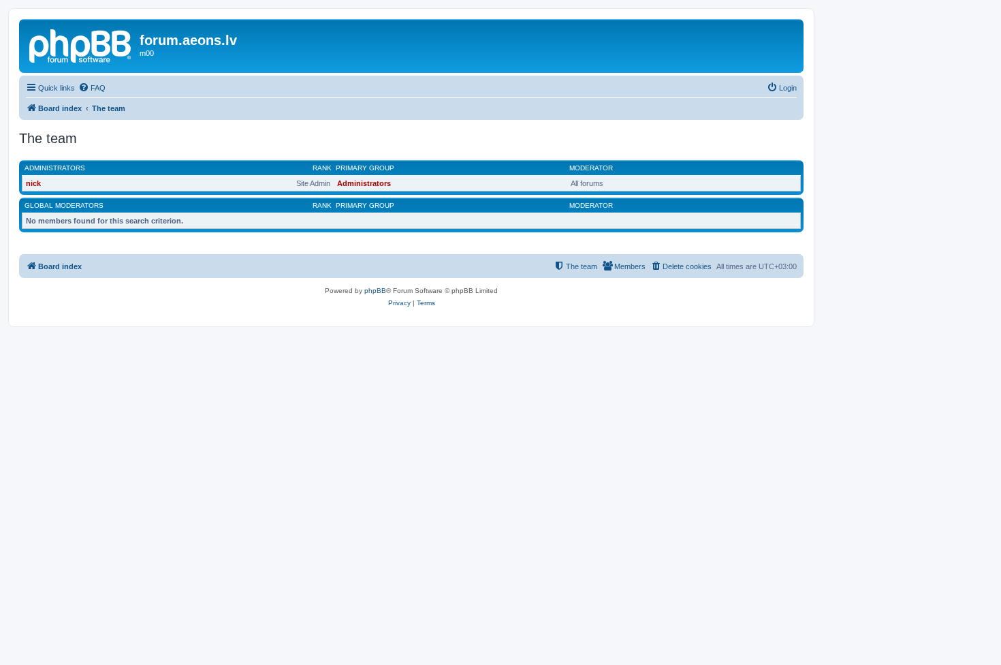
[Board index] (81, 44)
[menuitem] (92, 88)
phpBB (375, 290)
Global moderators (64, 205)
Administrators (55, 168)
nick (33, 183)
